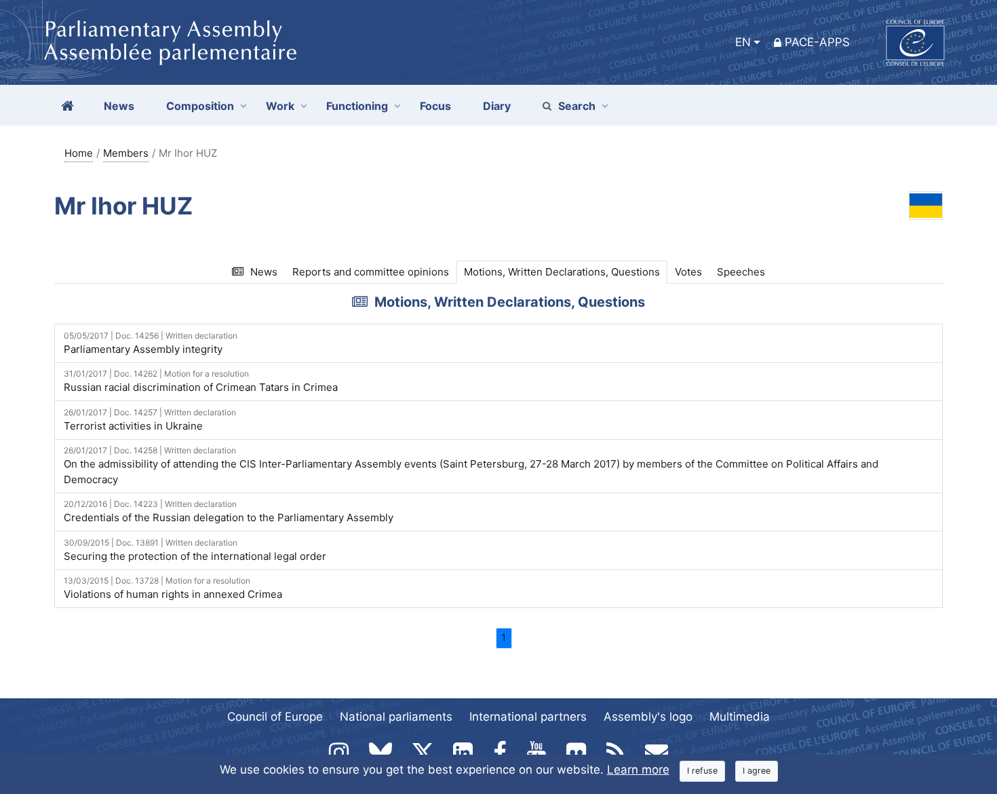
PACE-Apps (817, 42)
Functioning (357, 106)
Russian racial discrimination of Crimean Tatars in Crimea (201, 381)
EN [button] (743, 42)
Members (126, 153)
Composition (200, 106)
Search (576, 106)
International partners (528, 716)
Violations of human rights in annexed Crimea (173, 588)
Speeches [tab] (741, 271)
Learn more (638, 769)
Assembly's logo (648, 716)
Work (280, 106)
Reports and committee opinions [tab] (370, 271)
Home (78, 153)
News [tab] (263, 271)
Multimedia (739, 716)
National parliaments (396, 716)
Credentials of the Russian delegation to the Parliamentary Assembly (228, 511)
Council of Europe (275, 716)
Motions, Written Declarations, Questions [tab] (562, 271)
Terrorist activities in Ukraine (150, 419)
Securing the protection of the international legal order (195, 550)
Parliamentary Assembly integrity (150, 343)
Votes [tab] (688, 271)
